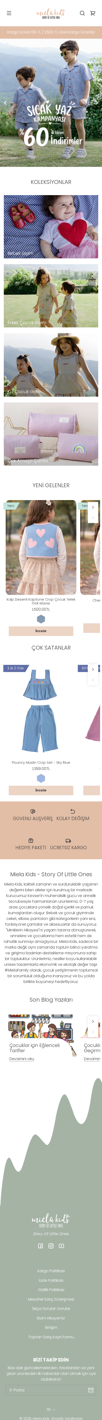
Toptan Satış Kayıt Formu (51, 1337)
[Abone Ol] (91, 1390)
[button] (82, 13)
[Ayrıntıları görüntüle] (41, 547)
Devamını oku (21, 1059)
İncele (40, 631)
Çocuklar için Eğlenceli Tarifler (34, 1048)
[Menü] (9, 13)
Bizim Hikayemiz (51, 1318)
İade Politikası (51, 1280)
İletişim (51, 1327)
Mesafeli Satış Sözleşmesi (51, 1299)
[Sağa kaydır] (93, 507)
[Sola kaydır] (93, 517)
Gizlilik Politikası (51, 1289)
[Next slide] (97, 102)
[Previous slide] (5, 102)
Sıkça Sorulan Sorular (51, 1308)
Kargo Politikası (51, 1271)
